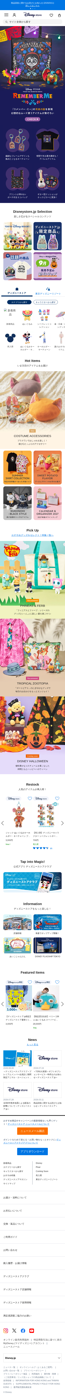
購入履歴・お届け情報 (15, 1263)
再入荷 (39, 1175)
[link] (2, 823)
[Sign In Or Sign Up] (14, 15)
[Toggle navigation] (6, 15)
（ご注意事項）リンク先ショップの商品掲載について (27, 1377)
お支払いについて (12, 1210)
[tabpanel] (32, 5)
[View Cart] (59, 15)
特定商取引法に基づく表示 (48, 1339)
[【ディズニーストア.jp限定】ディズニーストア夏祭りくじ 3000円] (19, 998)
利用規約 (36, 1374)
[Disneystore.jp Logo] (33, 15)
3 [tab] (36, 9)
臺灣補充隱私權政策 (23, 1387)
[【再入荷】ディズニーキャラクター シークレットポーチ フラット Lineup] (46, 815)
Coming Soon (42, 1171)
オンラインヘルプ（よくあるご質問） (37, 1367)
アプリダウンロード (32, 1151)
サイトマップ (9, 1183)
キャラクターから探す (46, 302)
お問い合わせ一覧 (11, 1370)
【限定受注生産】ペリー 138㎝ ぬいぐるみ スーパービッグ (46, 1018)
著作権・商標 (50, 1374)
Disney (39, 1163)
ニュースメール (11, 1346)
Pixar (38, 1167)
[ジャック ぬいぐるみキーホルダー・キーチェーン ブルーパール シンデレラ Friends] (19, 815)
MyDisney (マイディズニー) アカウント (24, 1343)
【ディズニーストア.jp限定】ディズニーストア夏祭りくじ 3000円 (19, 1018)
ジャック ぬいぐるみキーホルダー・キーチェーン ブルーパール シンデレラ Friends (19, 835)
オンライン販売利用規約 (16, 1339)
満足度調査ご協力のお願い (17, 1315)
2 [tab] (34, 9)
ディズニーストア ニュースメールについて (29, 1124)
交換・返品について (13, 1223)
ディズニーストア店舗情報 (17, 1289)
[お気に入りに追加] (30, 798)
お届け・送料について (15, 1197)
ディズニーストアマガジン (15, 1179)
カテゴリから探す (19, 302)
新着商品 (7, 1163)
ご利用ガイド (10, 1237)
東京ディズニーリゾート (47, 1179)
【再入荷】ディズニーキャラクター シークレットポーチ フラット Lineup (46, 835)
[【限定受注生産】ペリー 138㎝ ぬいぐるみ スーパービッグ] (46, 998)
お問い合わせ (10, 1250)
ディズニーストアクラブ (16, 1276)
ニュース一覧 (9, 1367)
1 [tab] (31, 9)
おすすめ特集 (9, 1175)
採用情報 (7, 1380)
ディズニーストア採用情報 (17, 1302)
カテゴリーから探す (12, 1167)
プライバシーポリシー (34, 1370)
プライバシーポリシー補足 (15, 1374)
